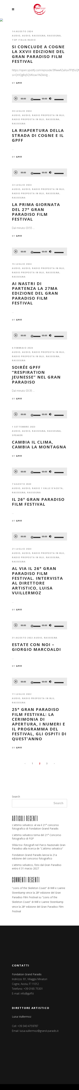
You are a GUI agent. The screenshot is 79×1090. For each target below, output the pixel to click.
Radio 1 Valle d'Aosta (47, 488)
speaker (17, 435)
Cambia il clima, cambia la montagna (39, 444)
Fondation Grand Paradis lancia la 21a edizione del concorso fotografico (34, 856)
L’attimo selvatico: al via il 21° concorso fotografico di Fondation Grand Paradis (35, 826)
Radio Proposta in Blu (48, 115)
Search (16, 796)
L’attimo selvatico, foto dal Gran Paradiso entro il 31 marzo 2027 (36, 866)
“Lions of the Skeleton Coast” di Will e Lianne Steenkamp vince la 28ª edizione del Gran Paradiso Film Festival (38, 892)
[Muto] (50, 98)
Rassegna (39, 35)
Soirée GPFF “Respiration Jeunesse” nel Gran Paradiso (36, 374)
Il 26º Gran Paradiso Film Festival (38, 502)
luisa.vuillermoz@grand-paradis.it (39, 1031)
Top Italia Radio (24, 39)
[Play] (15, 98)
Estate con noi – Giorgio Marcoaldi (36, 647)
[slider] (59, 99)
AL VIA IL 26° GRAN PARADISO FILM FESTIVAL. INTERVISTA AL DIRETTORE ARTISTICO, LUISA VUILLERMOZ (37, 580)
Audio (16, 35)
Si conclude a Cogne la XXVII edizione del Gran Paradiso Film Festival (38, 54)
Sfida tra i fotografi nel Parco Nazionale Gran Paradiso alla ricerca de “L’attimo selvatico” (38, 846)
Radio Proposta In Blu (28, 119)
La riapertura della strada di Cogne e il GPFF (38, 135)
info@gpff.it (27, 993)
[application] (39, 99)
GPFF (19, 82)
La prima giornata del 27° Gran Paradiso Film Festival (36, 212)
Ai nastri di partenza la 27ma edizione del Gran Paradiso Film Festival (35, 293)
